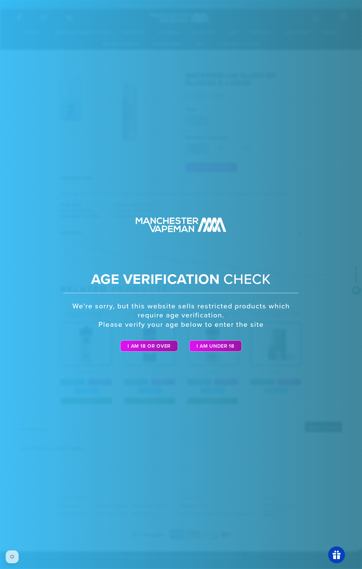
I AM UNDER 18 (215, 346)
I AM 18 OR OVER (149, 346)
